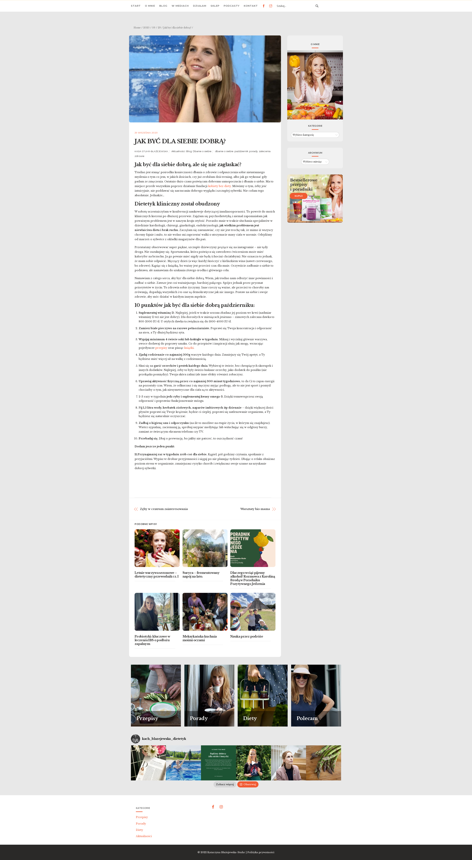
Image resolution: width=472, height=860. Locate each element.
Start (136, 5)
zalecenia (264, 151)
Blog (163, 5)
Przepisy (142, 817)
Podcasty (232, 5)
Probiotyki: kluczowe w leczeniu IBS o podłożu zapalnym (152, 640)
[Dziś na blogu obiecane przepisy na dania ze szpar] (323, 762)
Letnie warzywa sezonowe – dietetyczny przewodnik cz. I (156, 574)
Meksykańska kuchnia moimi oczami (200, 638)
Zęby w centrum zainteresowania (164, 509)
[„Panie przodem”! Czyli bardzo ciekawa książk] (253, 762)
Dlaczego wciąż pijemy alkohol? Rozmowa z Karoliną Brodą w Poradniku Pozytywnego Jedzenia (252, 578)
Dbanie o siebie (202, 151)
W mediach (180, 5)
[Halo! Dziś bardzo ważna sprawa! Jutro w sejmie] (183, 762)
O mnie (150, 5)
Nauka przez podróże (246, 636)
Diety (139, 830)
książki (189, 348)
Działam (199, 5)
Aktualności (178, 151)
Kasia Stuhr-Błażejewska (151, 151)
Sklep (215, 5)
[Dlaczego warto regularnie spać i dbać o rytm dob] (288, 762)
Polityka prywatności (260, 852)
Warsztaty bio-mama (255, 509)
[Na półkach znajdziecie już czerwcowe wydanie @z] (148, 762)
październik (241, 151)
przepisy (161, 348)
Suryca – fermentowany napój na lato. (201, 574)
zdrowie (139, 156)
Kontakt (251, 5)
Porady (141, 823)
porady (253, 151)
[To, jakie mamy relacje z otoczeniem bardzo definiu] (218, 762)
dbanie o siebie (224, 151)
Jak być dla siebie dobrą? (180, 141)
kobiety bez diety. (220, 186)
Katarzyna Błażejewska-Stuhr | (227, 852)
